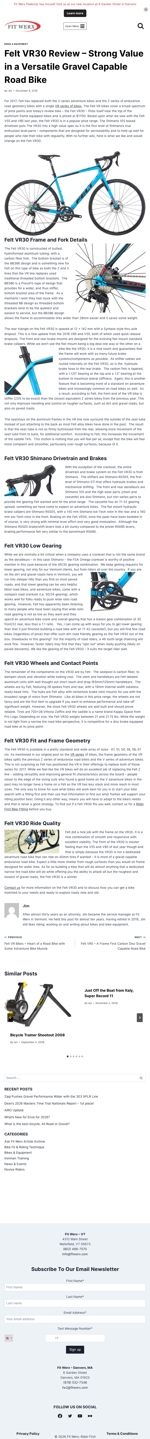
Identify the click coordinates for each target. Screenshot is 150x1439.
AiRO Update (14, 1110)
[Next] (140, 1017)
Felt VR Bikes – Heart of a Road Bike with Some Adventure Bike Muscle (34, 943)
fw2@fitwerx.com (75, 1387)
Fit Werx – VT (75, 1234)
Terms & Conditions (122, 1434)
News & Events (15, 1164)
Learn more (75, 13)
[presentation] (37, 1004)
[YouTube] (80, 1416)
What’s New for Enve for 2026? (27, 1117)
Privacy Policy (28, 1434)
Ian (16, 1042)
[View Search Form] (141, 26)
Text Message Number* (75, 1328)
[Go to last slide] (10, 1017)
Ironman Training (16, 1158)
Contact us (12, 887)
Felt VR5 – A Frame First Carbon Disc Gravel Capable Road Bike (113, 943)
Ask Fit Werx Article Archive (24, 1141)
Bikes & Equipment (16, 44)
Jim (10, 90)
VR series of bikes (68, 106)
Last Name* (75, 1297)
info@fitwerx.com (75, 1254)
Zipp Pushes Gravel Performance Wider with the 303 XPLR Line (51, 1096)
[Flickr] (90, 1416)
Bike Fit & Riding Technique (24, 1147)
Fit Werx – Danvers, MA (75, 1368)
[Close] (146, 9)
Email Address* (75, 1312)
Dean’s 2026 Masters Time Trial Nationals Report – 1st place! (49, 1103)
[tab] (68, 1056)
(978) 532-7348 (75, 1382)
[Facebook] (60, 1416)
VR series (77, 754)
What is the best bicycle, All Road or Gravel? (37, 1124)
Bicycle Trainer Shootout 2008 (37, 1035)
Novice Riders (14, 1169)
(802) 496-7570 (75, 1249)
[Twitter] (70, 1416)
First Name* (75, 1281)
